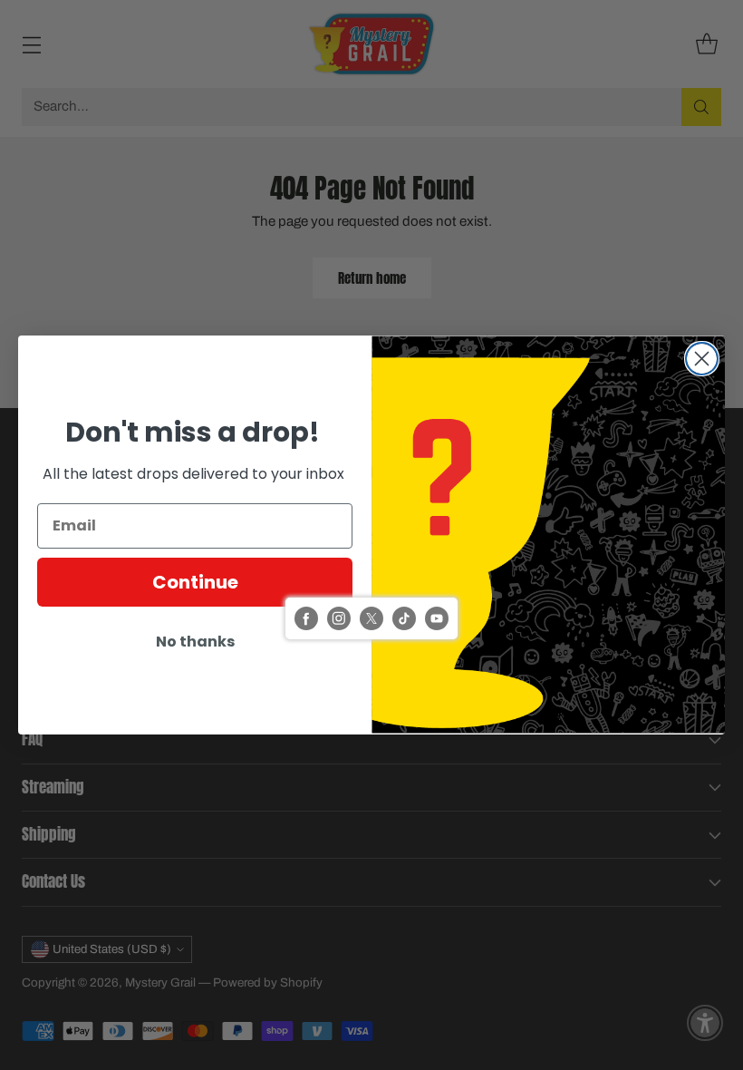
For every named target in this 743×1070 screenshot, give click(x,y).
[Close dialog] (702, 358)
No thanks (195, 641)
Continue (195, 582)
